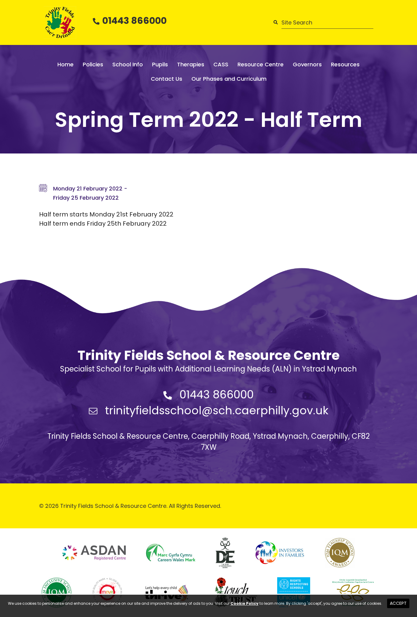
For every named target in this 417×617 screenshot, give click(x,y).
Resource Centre (261, 64)
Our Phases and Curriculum (229, 79)
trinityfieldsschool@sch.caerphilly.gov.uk (216, 410)
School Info (127, 64)
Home (65, 64)
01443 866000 (134, 20)
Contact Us (166, 79)
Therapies (190, 64)
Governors (307, 64)
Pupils (160, 64)
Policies (93, 64)
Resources (345, 64)
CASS (220, 64)
